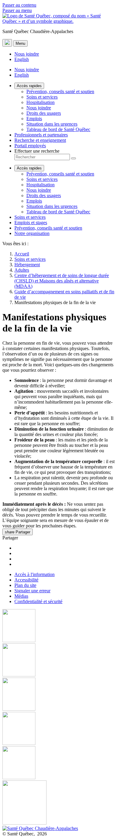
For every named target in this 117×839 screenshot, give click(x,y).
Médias (21, 596)
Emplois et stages (30, 222)
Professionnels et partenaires (41, 134)
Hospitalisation (40, 102)
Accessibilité (26, 579)
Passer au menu (17, 10)
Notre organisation (32, 233)
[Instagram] (58, 660)
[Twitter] (58, 729)
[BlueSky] (58, 803)
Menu (20, 43)
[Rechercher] (73, 158)
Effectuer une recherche (36, 151)
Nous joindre (26, 53)
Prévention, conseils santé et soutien (60, 91)
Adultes (21, 270)
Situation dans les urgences (51, 124)
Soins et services (42, 96)
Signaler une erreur (32, 590)
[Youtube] (58, 695)
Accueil (21, 253)
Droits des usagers (43, 113)
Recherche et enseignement (40, 140)
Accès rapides (29, 86)
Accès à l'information (34, 574)
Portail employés (30, 145)
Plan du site (25, 585)
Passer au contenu (19, 5)
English (21, 59)
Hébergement (27, 264)
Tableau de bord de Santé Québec (58, 129)
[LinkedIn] (58, 763)
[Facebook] (58, 626)
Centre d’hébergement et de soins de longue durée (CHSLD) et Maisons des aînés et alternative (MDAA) (61, 281)
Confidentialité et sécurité (38, 601)
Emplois (34, 118)
